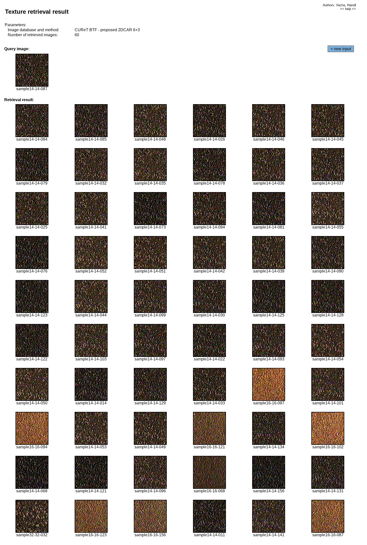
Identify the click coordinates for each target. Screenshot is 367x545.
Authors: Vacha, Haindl (339, 5)
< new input (341, 49)
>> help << (348, 9)
